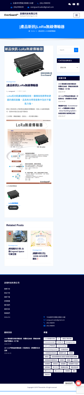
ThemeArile (42, 387)
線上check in (58, 371)
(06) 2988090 (50, 323)
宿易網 (62, 360)
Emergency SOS (70, 342)
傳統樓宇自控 (62, 353)
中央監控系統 (64, 349)
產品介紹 (7, 293)
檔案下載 (7, 297)
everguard (10, 91)
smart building (62, 346)
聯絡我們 (7, 313)
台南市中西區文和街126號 (23, 3)
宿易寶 (71, 353)
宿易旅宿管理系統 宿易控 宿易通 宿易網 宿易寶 (64, 356)
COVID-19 (60, 342)
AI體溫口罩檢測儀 (67, 339)
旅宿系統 (55, 364)
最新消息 (7, 309)
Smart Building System (51, 349)
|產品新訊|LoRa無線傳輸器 (46, 31)
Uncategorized (10, 82)
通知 (74, 371)
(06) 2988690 (50, 326)
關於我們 (7, 305)
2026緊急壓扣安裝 (50, 339)
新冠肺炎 (75, 360)
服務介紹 (7, 289)
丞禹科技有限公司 (28, 13)
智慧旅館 (47, 367)
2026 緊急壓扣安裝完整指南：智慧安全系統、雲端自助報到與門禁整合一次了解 (68, 86)
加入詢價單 (13, 207)
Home (33, 31)
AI (58, 339)
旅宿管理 (47, 364)
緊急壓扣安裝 (64, 367)
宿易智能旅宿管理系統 (51, 360)
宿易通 (68, 360)
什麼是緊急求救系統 (50, 353)
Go (76, 50)
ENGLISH (7, 317)
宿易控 (47, 356)
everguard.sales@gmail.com (42, 7)
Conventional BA (49, 342)
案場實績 (7, 301)
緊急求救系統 (74, 367)
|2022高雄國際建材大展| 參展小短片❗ (47, 256)
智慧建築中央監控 (73, 364)
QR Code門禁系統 (50, 346)
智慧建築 (63, 364)
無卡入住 (55, 367)
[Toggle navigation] (76, 15)
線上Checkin (48, 371)
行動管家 (67, 371)
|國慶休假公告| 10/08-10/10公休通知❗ (22, 256)
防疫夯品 (47, 374)
